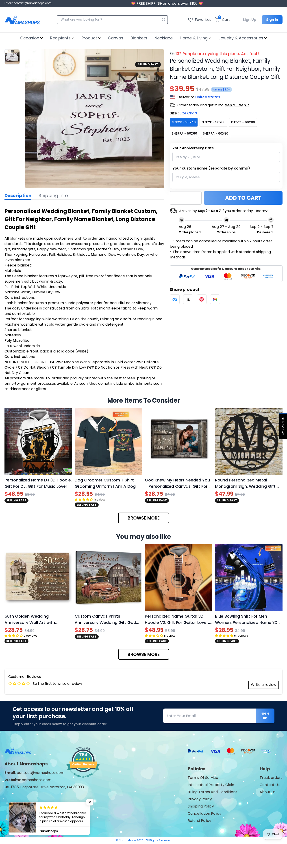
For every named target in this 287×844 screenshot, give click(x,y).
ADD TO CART (243, 198)
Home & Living (194, 38)
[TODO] (175, 299)
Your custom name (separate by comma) (211, 168)
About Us (268, 792)
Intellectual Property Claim (211, 784)
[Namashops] (22, 20)
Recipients (60, 38)
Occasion (29, 38)
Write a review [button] (263, 684)
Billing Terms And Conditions (212, 792)
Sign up (265, 715)
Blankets (138, 38)
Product (89, 38)
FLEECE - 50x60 (213, 122)
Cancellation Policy (204, 813)
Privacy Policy (200, 799)
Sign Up (249, 19)
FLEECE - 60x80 (243, 122)
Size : (184, 113)
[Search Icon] (163, 19)
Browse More (144, 518)
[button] (89, 802)
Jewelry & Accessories (240, 38)
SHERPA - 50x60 (184, 133)
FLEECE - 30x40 (184, 122)
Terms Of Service (203, 777)
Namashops (128, 840)
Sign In (272, 19)
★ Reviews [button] (283, 426)
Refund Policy (199, 820)
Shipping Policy (201, 806)
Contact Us (270, 784)
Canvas (115, 38)
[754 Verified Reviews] (83, 780)
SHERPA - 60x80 (215, 133)
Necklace (163, 38)
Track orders (271, 777)
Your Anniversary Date (193, 148)
